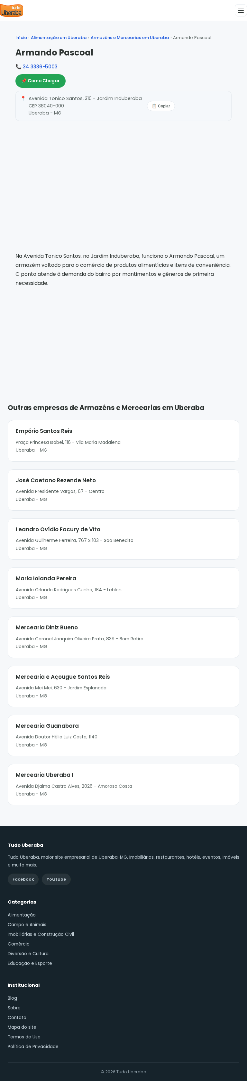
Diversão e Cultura (28, 954)
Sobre (14, 1008)
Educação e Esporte (30, 963)
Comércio (19, 944)
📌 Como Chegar (40, 81)
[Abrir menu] (241, 10)
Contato (17, 1018)
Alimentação (22, 915)
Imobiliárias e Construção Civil (41, 934)
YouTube (56, 879)
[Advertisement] (123, 335)
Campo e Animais (27, 925)
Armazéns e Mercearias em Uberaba (130, 38)
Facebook (23, 879)
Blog (12, 998)
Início (21, 38)
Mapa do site (22, 1027)
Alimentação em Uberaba (59, 38)
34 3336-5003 (40, 66)
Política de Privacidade (33, 1047)
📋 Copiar (161, 106)
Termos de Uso (24, 1037)
